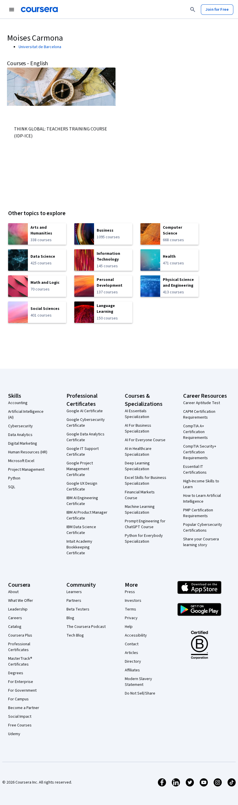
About (13, 592)
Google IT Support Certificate (82, 451)
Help (129, 627)
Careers (15, 618)
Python (14, 478)
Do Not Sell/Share (140, 693)
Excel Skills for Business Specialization (145, 480)
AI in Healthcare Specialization (138, 451)
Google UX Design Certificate (81, 486)
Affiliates (132, 670)
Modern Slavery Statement (138, 682)
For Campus (18, 699)
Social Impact (19, 716)
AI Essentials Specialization (137, 414)
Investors (133, 601)
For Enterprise (20, 682)
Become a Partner (23, 708)
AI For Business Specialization (138, 428)
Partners (73, 601)
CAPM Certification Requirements (199, 414)
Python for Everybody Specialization (144, 538)
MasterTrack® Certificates (20, 661)
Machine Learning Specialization (140, 509)
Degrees (15, 673)
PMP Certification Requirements (198, 513)
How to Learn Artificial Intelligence (202, 498)
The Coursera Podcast (86, 627)
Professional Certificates (19, 647)
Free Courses (20, 725)
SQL (11, 487)
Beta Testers (77, 609)
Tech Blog (75, 635)
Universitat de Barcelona (40, 47)
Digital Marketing (22, 443)
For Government (22, 690)
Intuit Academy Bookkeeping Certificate (79, 547)
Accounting (18, 403)
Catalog (14, 627)
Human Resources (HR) (27, 452)
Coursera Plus (20, 635)
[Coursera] (39, 9)
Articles (131, 653)
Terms (130, 609)
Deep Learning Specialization (137, 466)
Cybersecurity (20, 426)
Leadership (18, 609)
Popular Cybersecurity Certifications (202, 527)
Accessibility (136, 635)
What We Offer (20, 601)
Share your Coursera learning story (201, 542)
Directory (133, 661)
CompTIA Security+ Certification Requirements (199, 452)
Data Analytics (20, 435)
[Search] (193, 10)
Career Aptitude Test (201, 403)
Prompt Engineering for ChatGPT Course (145, 524)
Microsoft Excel (21, 461)
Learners (74, 592)
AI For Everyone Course (145, 440)
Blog (70, 618)
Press (130, 592)
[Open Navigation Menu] (12, 10)
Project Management (26, 470)
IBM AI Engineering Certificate (82, 501)
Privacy (131, 618)
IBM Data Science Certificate (81, 530)
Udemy (14, 734)
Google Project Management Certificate (79, 469)
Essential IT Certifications (195, 469)
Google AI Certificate (84, 411)
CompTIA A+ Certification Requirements (195, 432)
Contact (131, 644)
